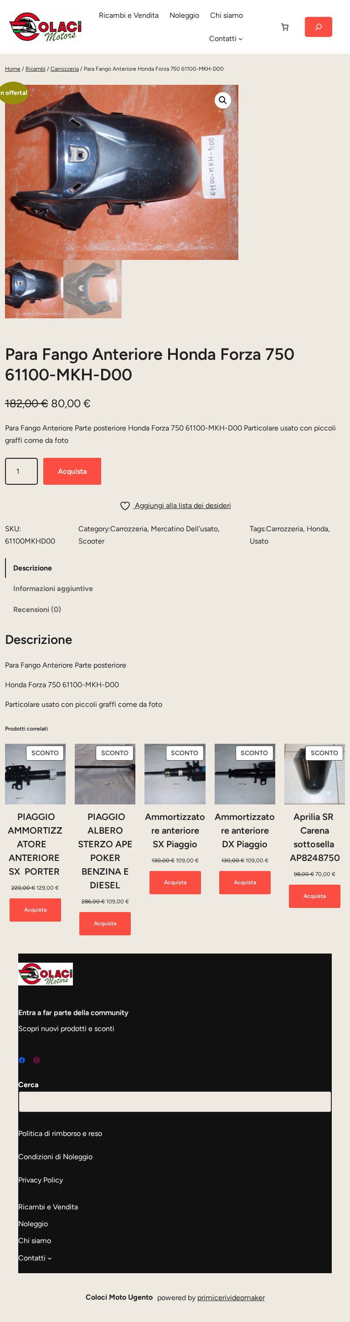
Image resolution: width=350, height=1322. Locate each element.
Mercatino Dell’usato (184, 528)
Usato (259, 541)
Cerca (28, 1084)
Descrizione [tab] (32, 568)
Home (13, 69)
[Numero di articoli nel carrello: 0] (285, 27)
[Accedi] (261, 27)
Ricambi (36, 69)
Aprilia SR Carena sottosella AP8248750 (315, 837)
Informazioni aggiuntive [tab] (53, 588)
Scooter (91, 541)
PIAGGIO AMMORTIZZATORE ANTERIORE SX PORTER (35, 844)
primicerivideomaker (231, 1297)
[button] (223, 100)
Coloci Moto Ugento (119, 1297)
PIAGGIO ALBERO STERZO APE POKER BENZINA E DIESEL (105, 851)
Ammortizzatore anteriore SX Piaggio (175, 830)
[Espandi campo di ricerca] (318, 27)
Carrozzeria (65, 69)
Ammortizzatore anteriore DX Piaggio (245, 830)
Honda (317, 528)
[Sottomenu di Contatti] (240, 38)
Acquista (72, 471)
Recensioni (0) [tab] (37, 609)
